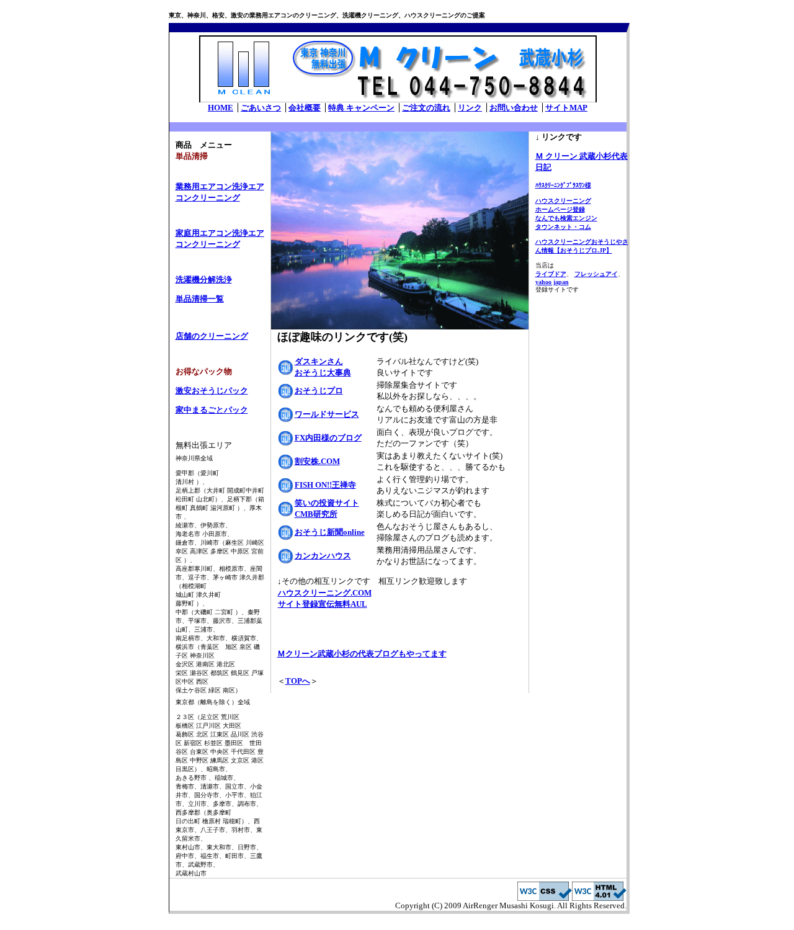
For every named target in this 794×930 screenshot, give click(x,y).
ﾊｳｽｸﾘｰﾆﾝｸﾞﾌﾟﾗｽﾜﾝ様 (563, 185)
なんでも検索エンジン (566, 218)
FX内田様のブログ (328, 437)
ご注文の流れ (426, 107)
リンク (470, 107)
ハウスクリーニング (563, 200)
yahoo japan (552, 282)
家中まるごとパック (212, 409)
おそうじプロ (319, 390)
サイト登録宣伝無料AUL (322, 604)
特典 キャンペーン (361, 107)
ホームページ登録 (560, 209)
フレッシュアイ (596, 274)
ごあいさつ (261, 107)
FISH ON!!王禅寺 (325, 485)
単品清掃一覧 (200, 298)
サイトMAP (566, 107)
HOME (220, 107)
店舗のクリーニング (212, 336)
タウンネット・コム (563, 226)
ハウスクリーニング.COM (325, 592)
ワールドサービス (327, 414)
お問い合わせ (513, 107)
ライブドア (550, 274)
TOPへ (297, 681)
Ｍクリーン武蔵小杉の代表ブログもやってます (362, 653)
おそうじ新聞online (330, 532)
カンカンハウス (323, 555)
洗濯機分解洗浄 (204, 279)
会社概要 (304, 107)
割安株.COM (317, 461)
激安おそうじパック (212, 390)
